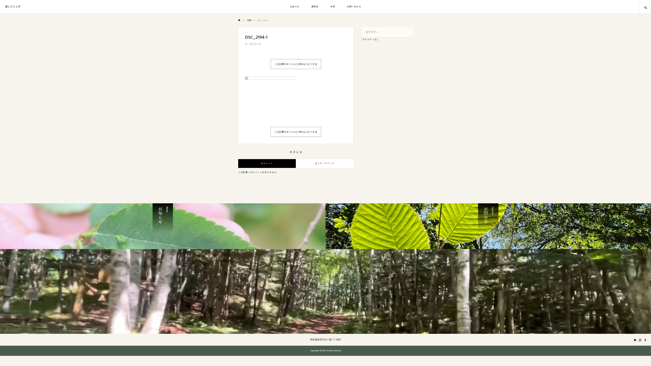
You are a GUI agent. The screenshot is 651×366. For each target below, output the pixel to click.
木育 (332, 6)
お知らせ (294, 6)
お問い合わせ (354, 6)
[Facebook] (645, 340)
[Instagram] (640, 340)
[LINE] (635, 340)
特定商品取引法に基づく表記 (325, 339)
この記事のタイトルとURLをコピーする (295, 64)
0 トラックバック (324, 163)
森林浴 (314, 6)
